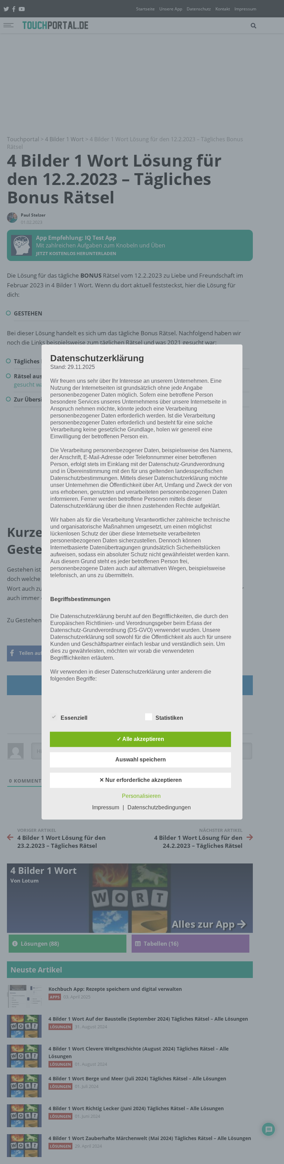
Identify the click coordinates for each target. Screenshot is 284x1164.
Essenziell (74, 718)
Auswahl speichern (140, 760)
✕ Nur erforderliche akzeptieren (140, 780)
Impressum (105, 808)
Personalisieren (141, 796)
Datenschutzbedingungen (159, 808)
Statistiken (169, 718)
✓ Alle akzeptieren (140, 739)
